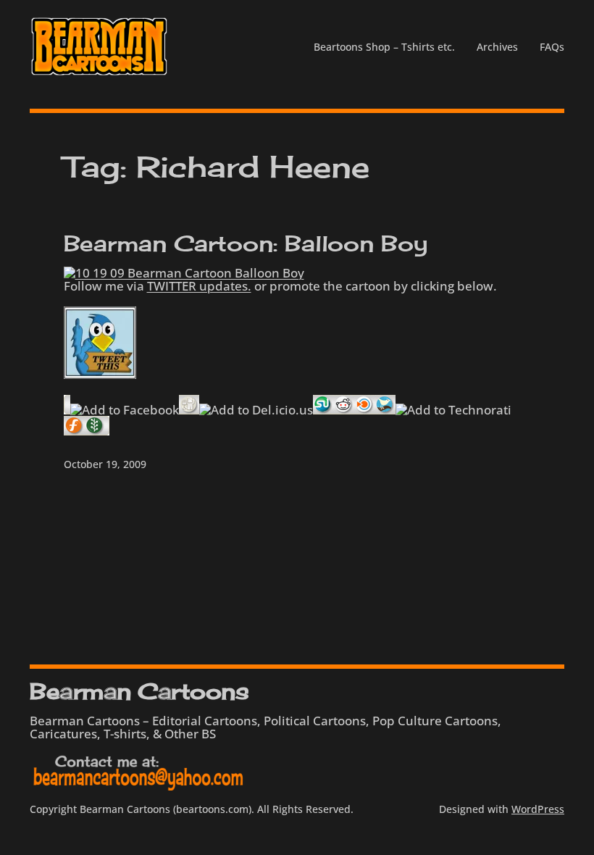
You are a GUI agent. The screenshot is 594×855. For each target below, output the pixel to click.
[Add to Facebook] (124, 409)
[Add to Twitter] (385, 409)
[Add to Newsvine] (95, 430)
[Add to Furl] (74, 430)
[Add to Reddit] (343, 409)
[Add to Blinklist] (364, 409)
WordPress (537, 809)
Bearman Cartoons (139, 691)
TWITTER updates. (199, 286)
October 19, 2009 (105, 464)
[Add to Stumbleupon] (323, 409)
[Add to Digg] (189, 409)
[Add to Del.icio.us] (256, 409)
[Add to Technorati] (453, 409)
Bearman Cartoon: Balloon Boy (246, 244)
